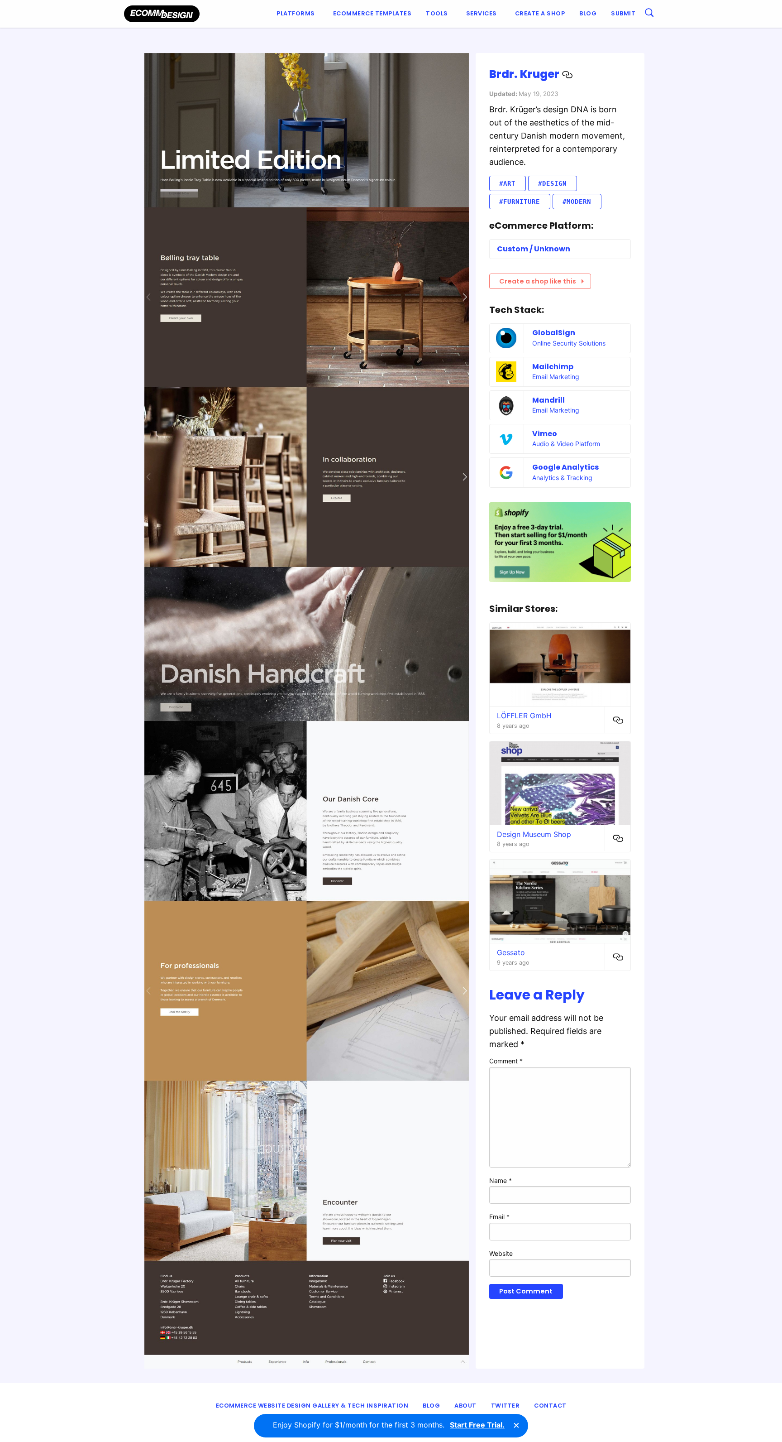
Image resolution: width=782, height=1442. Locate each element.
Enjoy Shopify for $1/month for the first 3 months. (389, 1424)
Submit (623, 13)
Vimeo (544, 433)
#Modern (577, 201)
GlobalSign (553, 332)
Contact (550, 1405)
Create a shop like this (537, 281)
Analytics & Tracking (562, 477)
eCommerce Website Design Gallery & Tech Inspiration (312, 1405)
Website (501, 1253)
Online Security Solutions (569, 343)
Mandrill (548, 400)
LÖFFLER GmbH (524, 715)
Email (499, 1217)
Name (500, 1180)
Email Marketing (555, 376)
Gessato (511, 952)
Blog (587, 13)
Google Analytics (565, 467)
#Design (552, 183)
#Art (507, 183)
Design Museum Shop (534, 834)
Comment (506, 1061)
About (465, 1405)
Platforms (296, 13)
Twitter (505, 1405)
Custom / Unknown (533, 249)
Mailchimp (552, 366)
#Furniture (519, 201)
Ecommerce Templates (372, 13)
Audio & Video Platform (566, 443)
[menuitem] (297, 14)
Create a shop (540, 13)
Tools (437, 13)
